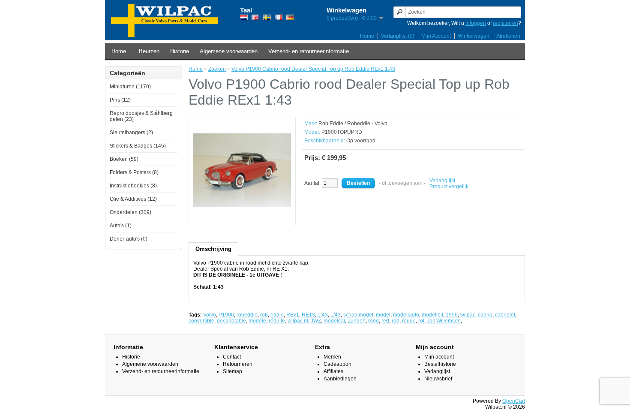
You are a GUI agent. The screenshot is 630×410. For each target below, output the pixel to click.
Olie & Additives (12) (133, 199)
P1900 (226, 315)
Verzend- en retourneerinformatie (308, 51)
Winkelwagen (473, 36)
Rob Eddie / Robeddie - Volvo (352, 124)
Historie (179, 51)
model (383, 315)
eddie (277, 315)
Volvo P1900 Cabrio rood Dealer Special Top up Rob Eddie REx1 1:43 (313, 69)
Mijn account (439, 357)
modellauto (406, 315)
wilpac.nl (298, 321)
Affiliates (333, 371)
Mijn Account (436, 36)
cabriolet (505, 315)
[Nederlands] (244, 17)
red (385, 321)
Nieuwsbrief (438, 379)
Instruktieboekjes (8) (133, 186)
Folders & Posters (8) (134, 172)
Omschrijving (213, 249)
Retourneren (237, 364)
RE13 (308, 315)
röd (395, 321)
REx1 (292, 315)
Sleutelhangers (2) (131, 133)
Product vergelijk (448, 187)
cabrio (485, 315)
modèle (257, 321)
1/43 (335, 315)
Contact (232, 357)
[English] (255, 17)
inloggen (475, 23)
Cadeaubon (337, 364)
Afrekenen (508, 36)
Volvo (209, 315)
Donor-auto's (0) (128, 239)
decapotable (231, 321)
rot (421, 321)
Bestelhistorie (440, 364)
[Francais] (278, 17)
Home (367, 36)
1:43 (323, 315)
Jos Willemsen (444, 321)
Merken (332, 357)
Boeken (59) (124, 159)
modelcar (334, 321)
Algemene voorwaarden (229, 51)
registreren (505, 23)
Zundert (357, 321)
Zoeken (217, 69)
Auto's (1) (121, 226)
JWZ (316, 321)
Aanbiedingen (340, 379)
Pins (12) (120, 100)
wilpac (467, 315)
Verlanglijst (442, 181)
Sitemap (232, 371)
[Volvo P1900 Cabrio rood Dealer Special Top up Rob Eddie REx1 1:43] (242, 217)
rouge (409, 321)
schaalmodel (358, 315)
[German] (290, 17)
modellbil (432, 315)
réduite (277, 321)
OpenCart (513, 401)
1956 (452, 315)
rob (264, 315)
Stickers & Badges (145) (138, 146)
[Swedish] (267, 17)
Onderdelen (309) (130, 212)
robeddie (247, 315)
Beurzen (149, 51)
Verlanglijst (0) (397, 36)
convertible (201, 321)
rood (373, 321)
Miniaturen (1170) (130, 87)
